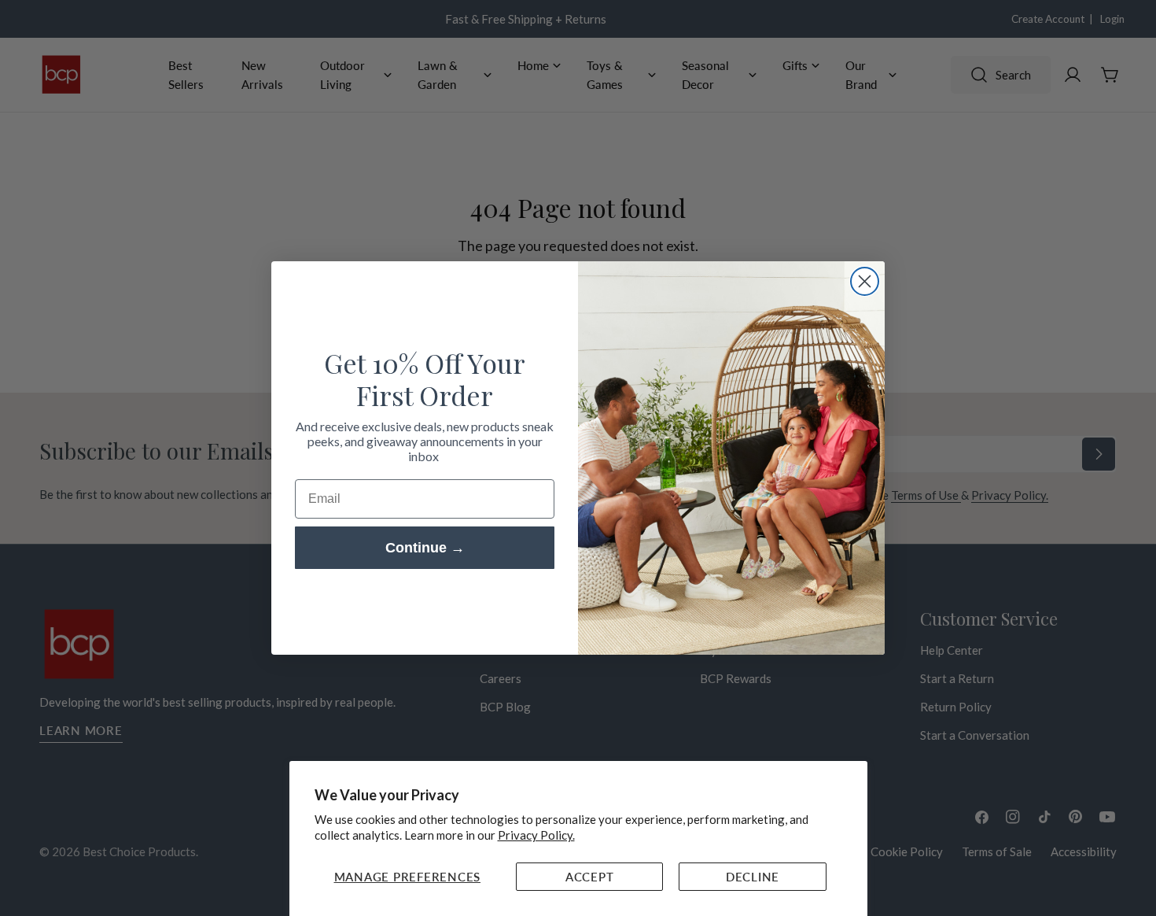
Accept (589, 877)
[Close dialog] (864, 281)
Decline (752, 877)
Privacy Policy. (536, 835)
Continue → (425, 548)
